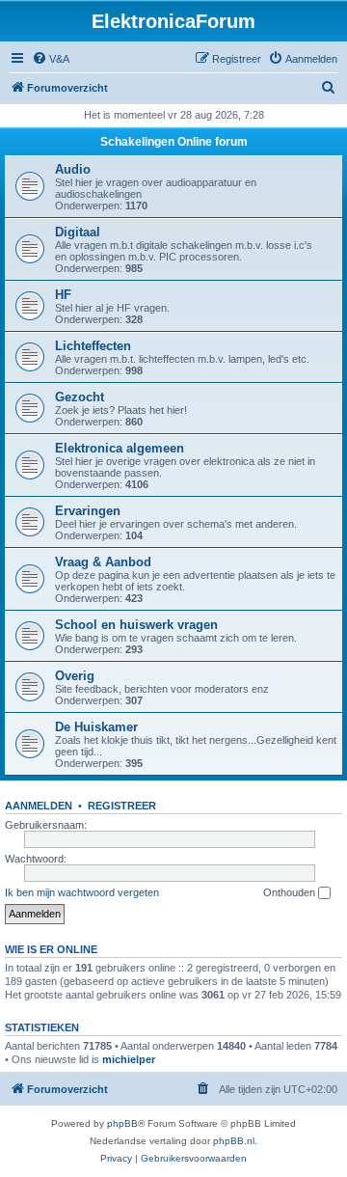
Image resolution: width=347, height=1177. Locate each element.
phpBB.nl (233, 1141)
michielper (128, 1059)
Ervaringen (87, 511)
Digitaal (77, 232)
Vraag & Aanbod (103, 562)
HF (63, 294)
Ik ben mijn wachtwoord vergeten (82, 892)
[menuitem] (50, 58)
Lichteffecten (93, 346)
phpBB (122, 1123)
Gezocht (79, 397)
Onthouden (290, 892)
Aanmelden (38, 805)
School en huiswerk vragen (136, 624)
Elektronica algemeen (119, 448)
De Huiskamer (96, 727)
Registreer (122, 805)
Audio (73, 169)
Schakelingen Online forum (174, 142)
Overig (74, 676)
